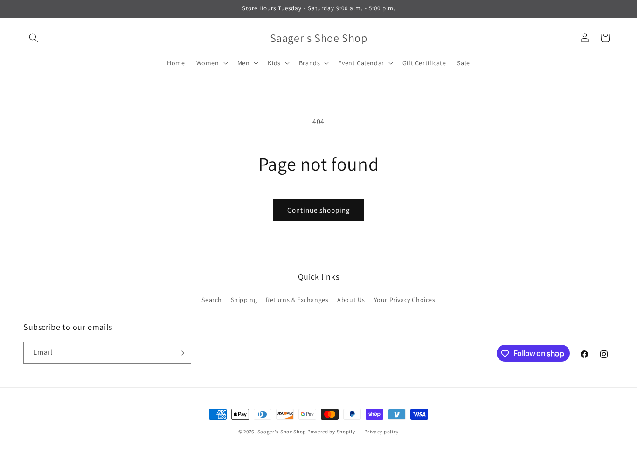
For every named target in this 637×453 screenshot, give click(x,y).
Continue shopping (318, 210)
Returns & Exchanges (297, 299)
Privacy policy (381, 431)
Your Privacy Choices (405, 299)
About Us (351, 299)
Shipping (244, 299)
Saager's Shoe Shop (281, 431)
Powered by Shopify (331, 431)
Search (211, 299)
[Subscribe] (180, 353)
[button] (33, 37)
